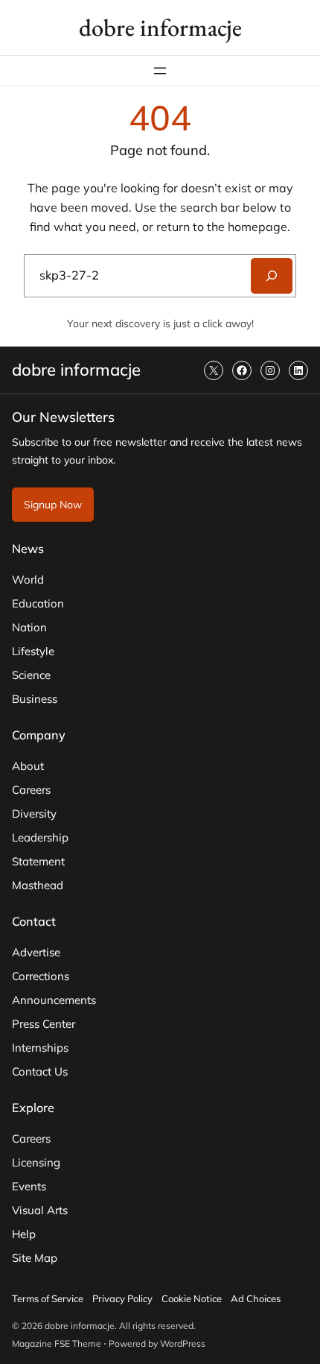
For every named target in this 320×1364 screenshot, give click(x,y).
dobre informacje (160, 27)
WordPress (182, 1343)
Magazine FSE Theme (56, 1343)
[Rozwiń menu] (160, 71)
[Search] (271, 276)
